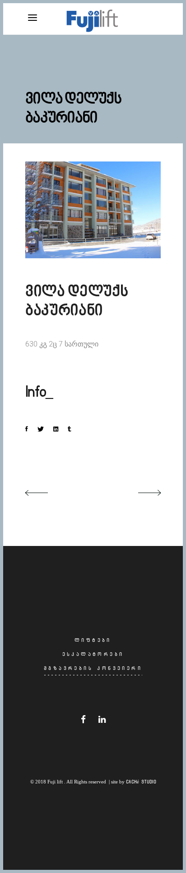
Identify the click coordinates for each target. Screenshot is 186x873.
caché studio (141, 781)
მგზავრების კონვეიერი (93, 668)
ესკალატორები (93, 654)
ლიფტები (93, 640)
